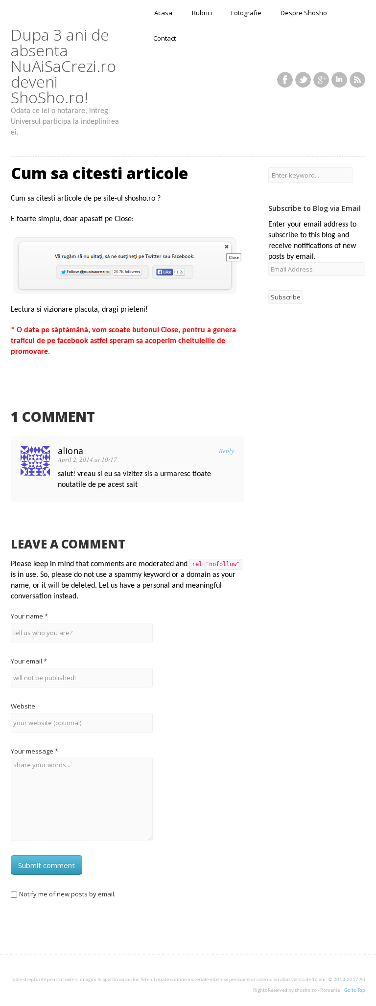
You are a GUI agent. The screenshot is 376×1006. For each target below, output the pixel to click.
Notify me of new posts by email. (67, 894)
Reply (226, 450)
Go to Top (354, 990)
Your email (29, 661)
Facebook (285, 80)
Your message (34, 751)
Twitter (303, 80)
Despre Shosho (304, 12)
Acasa (163, 12)
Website (23, 706)
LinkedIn (339, 80)
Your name (29, 616)
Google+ (321, 80)
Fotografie (246, 12)
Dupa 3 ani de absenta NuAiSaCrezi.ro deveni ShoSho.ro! (63, 66)
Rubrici (202, 12)
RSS (357, 80)
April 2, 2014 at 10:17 (87, 459)
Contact (164, 38)
